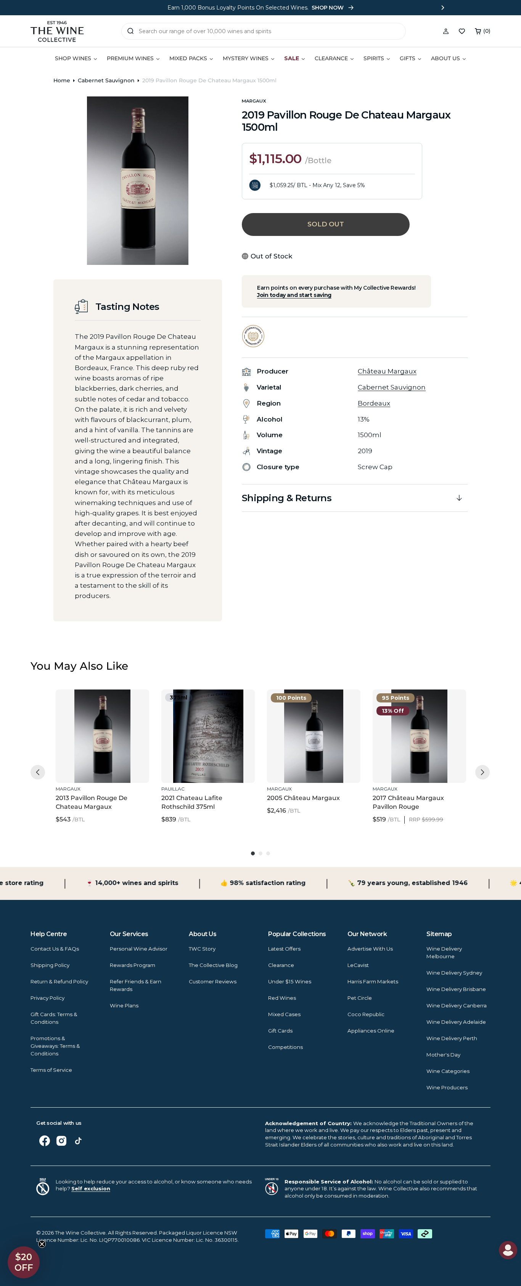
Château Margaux (387, 371)
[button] (482, 31)
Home (61, 80)
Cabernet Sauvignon (106, 80)
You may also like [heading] (79, 665)
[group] (102, 757)
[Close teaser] (42, 1244)
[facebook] (44, 1140)
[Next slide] (442, 7)
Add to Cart (100, 766)
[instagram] (61, 1140)
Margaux (254, 101)
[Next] (482, 772)
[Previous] (38, 772)
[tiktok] (78, 1140)
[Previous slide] (78, 7)
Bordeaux (374, 403)
